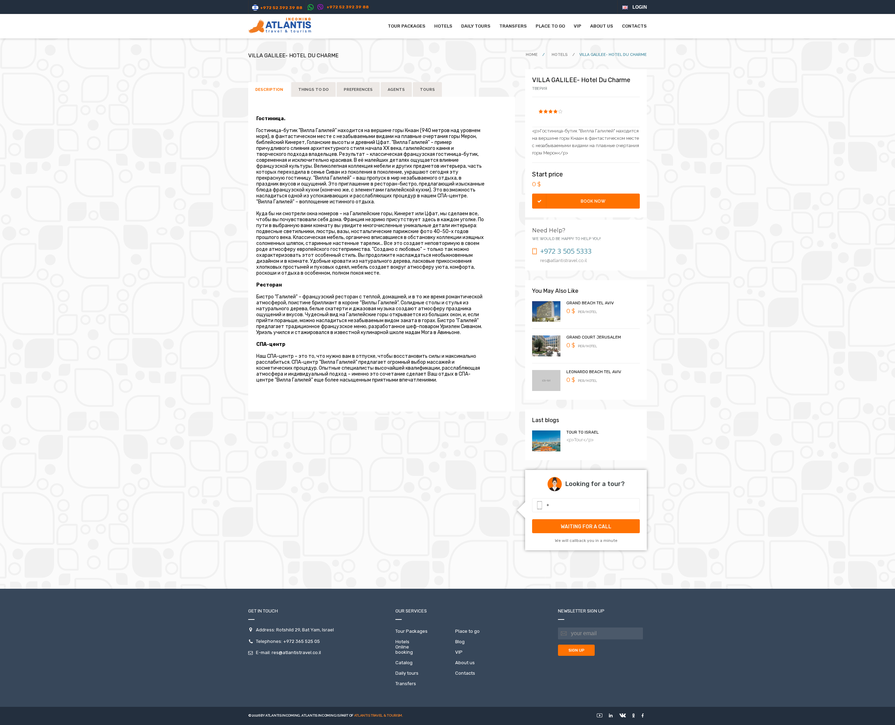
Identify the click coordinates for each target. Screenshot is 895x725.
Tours (427, 89)
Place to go (550, 26)
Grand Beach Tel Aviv (590, 302)
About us (601, 26)
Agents (396, 89)
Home (532, 54)
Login (639, 7)
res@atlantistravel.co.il (296, 652)
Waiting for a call (586, 527)
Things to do (313, 89)
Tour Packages (406, 26)
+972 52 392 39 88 (281, 7)
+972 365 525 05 (301, 641)
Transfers (513, 26)
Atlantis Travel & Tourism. (378, 715)
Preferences (358, 89)
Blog (460, 641)
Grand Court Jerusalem (593, 337)
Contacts (634, 26)
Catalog (404, 662)
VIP (577, 26)
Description (269, 89)
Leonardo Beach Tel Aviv (593, 371)
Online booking (404, 649)
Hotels (560, 54)
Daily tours (476, 26)
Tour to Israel (582, 432)
